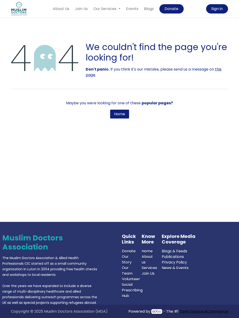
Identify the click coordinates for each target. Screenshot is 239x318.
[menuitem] (61, 9)
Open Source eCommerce (203, 311)
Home (119, 114)
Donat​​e (171, 8)
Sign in (217, 8)
